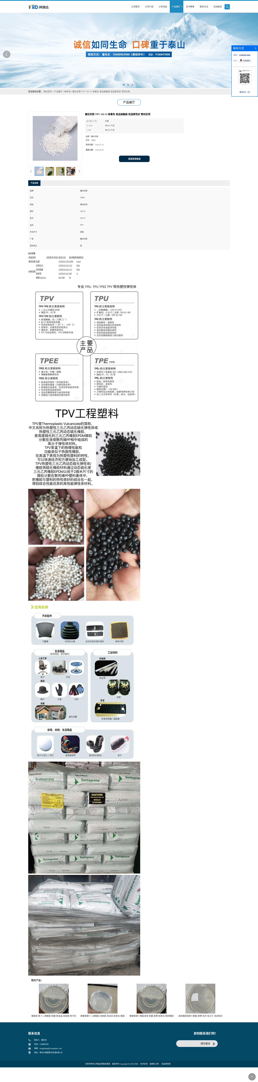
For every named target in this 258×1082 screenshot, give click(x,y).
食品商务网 (166, 1064)
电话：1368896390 (41, 1044)
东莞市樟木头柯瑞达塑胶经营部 (97, 1064)
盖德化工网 (154, 1064)
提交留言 (205, 1043)
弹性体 (67, 91)
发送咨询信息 (134, 159)
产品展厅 (58, 91)
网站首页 (47, 91)
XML (136, 1064)
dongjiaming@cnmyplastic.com (51, 1048)
